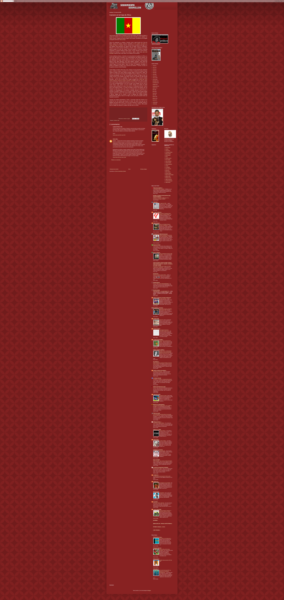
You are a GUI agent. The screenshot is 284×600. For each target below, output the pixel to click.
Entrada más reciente (114, 169)
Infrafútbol (155, 520)
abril (154, 94)
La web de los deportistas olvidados (160, 467)
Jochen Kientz (168, 162)
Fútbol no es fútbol (157, 429)
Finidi (166, 156)
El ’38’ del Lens (156, 246)
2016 (154, 69)
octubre (154, 84)
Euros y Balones (156, 252)
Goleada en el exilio (163, 395)
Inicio (129, 169)
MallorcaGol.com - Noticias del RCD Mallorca (162, 523)
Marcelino (167, 170)
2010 (154, 79)
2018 (154, 65)
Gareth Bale (162, 492)
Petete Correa (168, 177)
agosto (154, 87)
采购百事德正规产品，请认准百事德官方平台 (161, 291)
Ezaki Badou (167, 155)
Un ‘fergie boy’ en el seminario (165, 482)
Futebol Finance (156, 282)
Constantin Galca (168, 152)
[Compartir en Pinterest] (138, 118)
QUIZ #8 (161, 319)
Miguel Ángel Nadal (169, 174)
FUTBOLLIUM (156, 318)
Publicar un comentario (116, 159)
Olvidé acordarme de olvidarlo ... (160, 370)
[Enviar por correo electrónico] (133, 118)
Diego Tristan (168, 153)
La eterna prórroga (163, 298)
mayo (154, 93)
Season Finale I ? (163, 430)
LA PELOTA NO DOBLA (158, 339)
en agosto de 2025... (163, 203)
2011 (154, 77)
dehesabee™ (156, 569)
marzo (154, 96)
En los (135, 43)
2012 (154, 76)
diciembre (155, 81)
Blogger (149, 590)
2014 (154, 72)
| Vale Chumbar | (156, 530)
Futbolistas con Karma (158, 449)
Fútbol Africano (156, 223)
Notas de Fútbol (156, 459)
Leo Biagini (167, 167)
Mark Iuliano (167, 171)
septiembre (155, 86)
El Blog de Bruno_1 (157, 421)
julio (154, 89)
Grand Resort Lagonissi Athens (159, 423)
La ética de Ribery (163, 440)
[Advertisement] (128, 164)
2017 (154, 67)
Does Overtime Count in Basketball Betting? (161, 283)
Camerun (115, 120)
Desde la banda (156, 290)
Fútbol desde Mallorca (157, 188)
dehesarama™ (156, 559)
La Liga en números (157, 212)
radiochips (155, 202)
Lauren (166, 165)
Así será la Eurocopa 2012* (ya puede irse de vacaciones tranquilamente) (165, 571)
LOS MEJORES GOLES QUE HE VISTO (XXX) (162, 476)
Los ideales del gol (157, 378)
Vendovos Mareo (156, 328)
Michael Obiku (168, 173)
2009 (154, 102)
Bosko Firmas (156, 491)
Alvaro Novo (167, 147)
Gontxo (125, 118)
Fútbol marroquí (156, 413)
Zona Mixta (155, 501)
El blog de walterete (157, 548)
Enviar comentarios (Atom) (120, 171)
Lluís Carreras (168, 168)
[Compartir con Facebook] (137, 118)
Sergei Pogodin (162, 450)
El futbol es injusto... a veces (159, 526)
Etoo (128, 86)
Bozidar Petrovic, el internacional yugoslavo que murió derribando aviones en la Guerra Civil (165, 352)
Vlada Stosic (167, 182)
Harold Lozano (168, 158)
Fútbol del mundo (156, 394)
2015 (154, 70)
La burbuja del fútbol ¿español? (159, 189)
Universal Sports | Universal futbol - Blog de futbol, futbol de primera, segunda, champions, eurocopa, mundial (163, 264)
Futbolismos (155, 481)
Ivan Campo (167, 159)
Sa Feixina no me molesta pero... (166, 538)
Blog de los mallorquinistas (159, 404)
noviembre (155, 82)
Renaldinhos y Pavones (158, 307)
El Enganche (155, 273)
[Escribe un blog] (134, 118)
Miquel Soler (167, 176)
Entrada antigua (143, 169)
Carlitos (166, 149)
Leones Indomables (157, 509)
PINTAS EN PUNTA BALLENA (159, 386)
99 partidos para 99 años (157, 371)
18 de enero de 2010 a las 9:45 (119, 135)
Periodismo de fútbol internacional (160, 234)
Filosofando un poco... (157, 537)
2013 (154, 74)
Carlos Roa (167, 150)
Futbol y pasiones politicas (158, 349)
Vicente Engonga (168, 180)
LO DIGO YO (155, 475)
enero (154, 100)
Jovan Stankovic (168, 164)
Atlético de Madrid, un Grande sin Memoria (162, 297)
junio (154, 91)
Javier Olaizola (168, 161)
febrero (154, 98)
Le (122, 39)
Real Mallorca (156, 361)
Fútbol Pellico (156, 439)
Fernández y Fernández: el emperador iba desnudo (162, 379)
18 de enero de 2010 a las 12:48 (119, 157)
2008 (154, 103)
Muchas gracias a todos (157, 468)
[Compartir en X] (135, 118)
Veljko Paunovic (168, 179)
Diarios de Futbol (156, 244)
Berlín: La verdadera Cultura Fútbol (159, 274)
